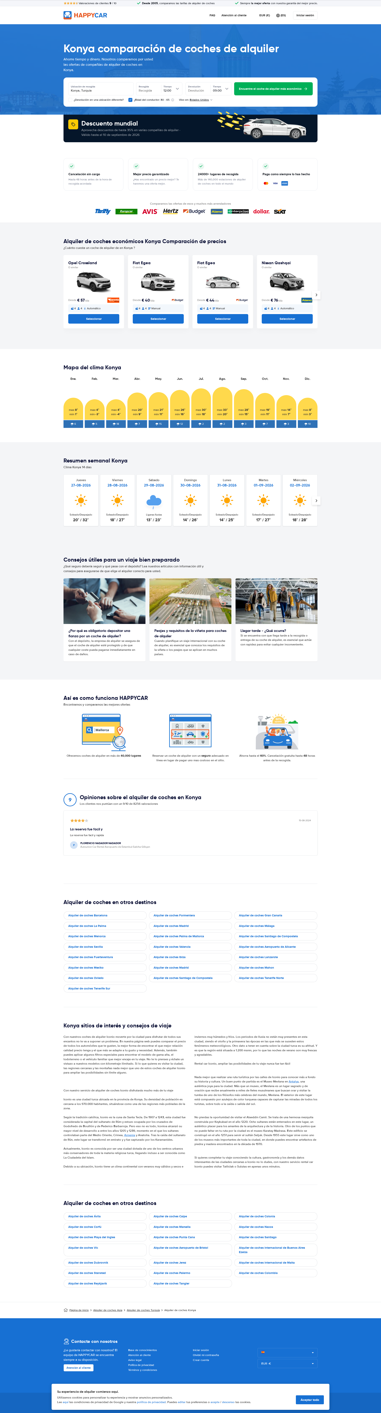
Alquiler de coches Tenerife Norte (261, 978)
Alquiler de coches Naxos (256, 1227)
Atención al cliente (233, 15)
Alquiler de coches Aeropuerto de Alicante (267, 947)
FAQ (212, 15)
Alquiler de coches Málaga (256, 926)
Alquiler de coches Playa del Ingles (91, 1237)
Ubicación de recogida (83, 86)
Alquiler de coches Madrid (171, 926)
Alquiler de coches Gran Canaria (260, 915)
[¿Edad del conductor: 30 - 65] (130, 100)
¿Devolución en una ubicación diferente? (98, 100)
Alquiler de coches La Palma (87, 926)
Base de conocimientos (142, 1350)
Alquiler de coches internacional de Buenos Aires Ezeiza (272, 1250)
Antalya (294, 1081)
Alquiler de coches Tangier (171, 1283)
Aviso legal (134, 1360)
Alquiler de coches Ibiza (170, 957)
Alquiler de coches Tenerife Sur (89, 988)
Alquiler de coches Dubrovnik (88, 1262)
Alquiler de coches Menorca (87, 936)
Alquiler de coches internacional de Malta (267, 1262)
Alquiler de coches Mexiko (86, 967)
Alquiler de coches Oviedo (86, 978)
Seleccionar (94, 319)
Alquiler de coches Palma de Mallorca (179, 936)
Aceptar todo (310, 1400)
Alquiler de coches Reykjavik (87, 1283)
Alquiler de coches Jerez (170, 1262)
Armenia (129, 1135)
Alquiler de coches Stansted (87, 1273)
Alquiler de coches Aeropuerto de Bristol (181, 1248)
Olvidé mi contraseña (206, 1355)
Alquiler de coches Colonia (257, 1216)
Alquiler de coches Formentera (174, 915)
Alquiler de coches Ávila (84, 1216)
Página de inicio (79, 1310)
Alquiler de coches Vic (83, 1248)
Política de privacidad (141, 1365)
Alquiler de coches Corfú (84, 1227)
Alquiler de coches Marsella (172, 1227)
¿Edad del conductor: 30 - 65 (151, 100)
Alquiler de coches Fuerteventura (90, 957)
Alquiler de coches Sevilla (85, 947)
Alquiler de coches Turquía (143, 1310)
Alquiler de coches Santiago (258, 1237)
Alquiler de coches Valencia (172, 947)
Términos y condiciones (142, 1370)
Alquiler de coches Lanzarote (258, 957)
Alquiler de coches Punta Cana (174, 1237)
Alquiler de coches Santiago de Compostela (268, 936)
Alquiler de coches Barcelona (87, 915)
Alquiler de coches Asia (107, 1310)
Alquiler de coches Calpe (170, 1216)
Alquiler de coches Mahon (256, 967)
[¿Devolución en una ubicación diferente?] (70, 100)
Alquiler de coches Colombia (258, 1273)
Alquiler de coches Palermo (172, 1273)
